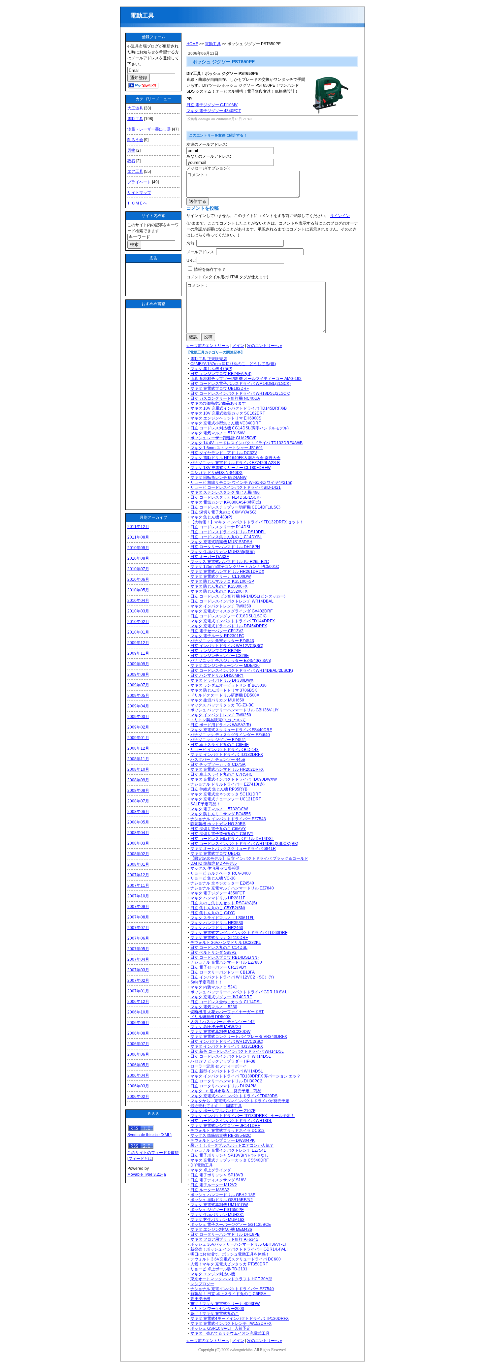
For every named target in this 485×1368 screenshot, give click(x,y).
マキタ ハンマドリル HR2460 (216, 927)
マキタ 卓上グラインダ (210, 1170)
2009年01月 (138, 737)
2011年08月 (138, 537)
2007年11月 (138, 885)
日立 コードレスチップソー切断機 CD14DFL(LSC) (235, 507)
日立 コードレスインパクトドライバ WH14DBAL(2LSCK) (241, 670)
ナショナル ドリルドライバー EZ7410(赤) (227, 784)
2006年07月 (138, 1044)
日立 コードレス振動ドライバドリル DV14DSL (232, 838)
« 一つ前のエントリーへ (207, 345)
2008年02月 (138, 854)
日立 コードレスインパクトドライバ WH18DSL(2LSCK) (240, 393)
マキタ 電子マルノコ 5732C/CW (219, 809)
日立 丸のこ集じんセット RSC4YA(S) (223, 903)
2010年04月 (138, 600)
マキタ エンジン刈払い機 (212, 1274)
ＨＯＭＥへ (137, 203)
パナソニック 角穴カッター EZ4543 (222, 640)
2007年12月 (138, 875)
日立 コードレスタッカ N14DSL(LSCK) (225, 497)
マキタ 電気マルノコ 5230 (213, 1007)
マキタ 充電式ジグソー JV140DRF (221, 997)
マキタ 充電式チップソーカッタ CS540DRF (229, 1160)
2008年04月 (138, 832)
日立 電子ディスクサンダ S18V (218, 1180)
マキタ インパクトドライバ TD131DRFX (226, 1046)
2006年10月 (138, 1012)
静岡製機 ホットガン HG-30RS (217, 824)
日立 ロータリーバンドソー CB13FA (222, 972)
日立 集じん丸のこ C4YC (212, 913)
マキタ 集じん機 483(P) (211, 517)
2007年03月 (138, 970)
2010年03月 (138, 611)
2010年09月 (138, 547)
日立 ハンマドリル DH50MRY (216, 675)
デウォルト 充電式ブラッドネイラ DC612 (227, 1130)
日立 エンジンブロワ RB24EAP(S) (220, 373)
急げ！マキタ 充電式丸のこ (214, 1313)
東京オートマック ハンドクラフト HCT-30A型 (231, 1279)
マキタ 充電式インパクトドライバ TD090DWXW (233, 779)
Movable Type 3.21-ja (146, 1174)
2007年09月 (138, 906)
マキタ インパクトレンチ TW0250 (220, 715)
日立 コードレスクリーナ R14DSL (220, 527)
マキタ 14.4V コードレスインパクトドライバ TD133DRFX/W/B (246, 443)
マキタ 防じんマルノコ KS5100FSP (222, 581)
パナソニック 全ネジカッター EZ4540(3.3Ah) (230, 660)
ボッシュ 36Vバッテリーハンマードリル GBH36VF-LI (238, 1244)
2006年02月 (138, 1096)
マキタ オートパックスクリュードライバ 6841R (233, 848)
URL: (191, 260)
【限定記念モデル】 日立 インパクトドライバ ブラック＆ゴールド (249, 858)
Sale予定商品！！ (206, 982)
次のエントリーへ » (264, 345)
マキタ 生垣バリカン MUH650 (217, 700)
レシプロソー (202, 1284)
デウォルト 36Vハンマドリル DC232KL (225, 942)
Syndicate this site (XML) (149, 1135)
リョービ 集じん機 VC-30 (213, 878)
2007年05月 (138, 949)
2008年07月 (138, 801)
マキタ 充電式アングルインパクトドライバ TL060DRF (238, 932)
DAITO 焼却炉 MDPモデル (213, 863)
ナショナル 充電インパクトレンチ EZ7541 (228, 1150)
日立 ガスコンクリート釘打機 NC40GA (225, 398)
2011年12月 (138, 526)
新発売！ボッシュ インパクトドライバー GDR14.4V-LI (238, 1249)
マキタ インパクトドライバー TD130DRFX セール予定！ (242, 1115)
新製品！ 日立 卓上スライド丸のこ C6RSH (230, 1293)
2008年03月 (138, 843)
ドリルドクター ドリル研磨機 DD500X (224, 695)
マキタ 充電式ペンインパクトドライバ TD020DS (233, 1096)
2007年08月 (138, 917)
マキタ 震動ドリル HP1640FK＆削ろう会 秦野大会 (235, 457)
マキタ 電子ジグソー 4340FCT (213, 111)
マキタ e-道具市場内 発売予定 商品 (225, 1091)
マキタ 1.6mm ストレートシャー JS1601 (226, 448)
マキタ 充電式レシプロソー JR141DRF (225, 1125)
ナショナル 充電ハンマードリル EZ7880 (226, 962)
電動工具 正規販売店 (208, 359)
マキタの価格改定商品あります (218, 403)
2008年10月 (138, 769)
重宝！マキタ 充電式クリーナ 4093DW (225, 1303)
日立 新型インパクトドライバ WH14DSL (226, 1071)
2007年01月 (138, 991)
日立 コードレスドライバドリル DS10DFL (228, 532)
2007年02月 (138, 980)
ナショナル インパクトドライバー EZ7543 (228, 819)
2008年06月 (138, 811)
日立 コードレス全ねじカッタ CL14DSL (226, 1002)
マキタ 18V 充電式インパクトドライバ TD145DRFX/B (238, 408)
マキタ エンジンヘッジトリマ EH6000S (225, 418)
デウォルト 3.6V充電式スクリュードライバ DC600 (235, 1259)
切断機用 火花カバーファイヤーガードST (227, 1012)
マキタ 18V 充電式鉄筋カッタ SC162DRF (227, 413)
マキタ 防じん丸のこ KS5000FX (218, 586)
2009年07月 (138, 685)
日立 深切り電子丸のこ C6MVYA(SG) (223, 512)
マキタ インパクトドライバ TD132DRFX (226, 754)
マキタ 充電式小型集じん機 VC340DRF (225, 423)
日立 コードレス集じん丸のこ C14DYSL (226, 537)
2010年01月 (138, 632)
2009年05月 (138, 695)
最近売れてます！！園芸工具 (216, 1106)
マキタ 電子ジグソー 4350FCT (217, 893)
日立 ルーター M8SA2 (209, 1190)
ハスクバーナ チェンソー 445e (217, 759)
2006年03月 (138, 1086)
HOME (192, 44)
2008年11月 (138, 759)
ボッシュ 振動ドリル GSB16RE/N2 (221, 1199)
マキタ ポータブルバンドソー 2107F (222, 1110)
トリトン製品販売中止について (218, 720)
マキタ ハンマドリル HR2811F (217, 898)
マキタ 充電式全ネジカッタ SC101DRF (225, 794)
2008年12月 (138, 748)
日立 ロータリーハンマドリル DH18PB (225, 1234)
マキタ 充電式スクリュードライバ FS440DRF (231, 730)
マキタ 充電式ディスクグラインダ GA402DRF (231, 611)
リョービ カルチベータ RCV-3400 (220, 873)
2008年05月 (138, 822)
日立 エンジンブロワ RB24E (215, 650)
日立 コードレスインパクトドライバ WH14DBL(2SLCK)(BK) (244, 843)
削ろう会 (135, 140)
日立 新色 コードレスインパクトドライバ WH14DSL (237, 1051)
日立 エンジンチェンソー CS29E (219, 655)
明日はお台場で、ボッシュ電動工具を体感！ (230, 1254)
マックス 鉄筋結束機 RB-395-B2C (220, 1135)
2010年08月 (138, 558)
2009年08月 (138, 674)
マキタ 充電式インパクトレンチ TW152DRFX (231, 1323)
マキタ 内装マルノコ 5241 (213, 987)
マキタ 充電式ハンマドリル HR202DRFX (227, 769)
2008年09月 (138, 780)
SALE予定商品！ (205, 804)
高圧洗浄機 (200, 1298)
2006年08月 (138, 1033)
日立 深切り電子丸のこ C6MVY (218, 828)
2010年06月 (138, 579)
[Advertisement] (153, 279)
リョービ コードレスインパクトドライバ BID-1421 (235, 487)
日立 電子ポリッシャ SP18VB (216, 1175)
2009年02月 (138, 727)
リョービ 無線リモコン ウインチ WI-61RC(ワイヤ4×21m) (241, 482)
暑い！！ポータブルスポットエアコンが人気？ (232, 1145)
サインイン (340, 215)
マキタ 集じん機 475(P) (211, 368)
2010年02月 (138, 621)
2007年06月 (138, 938)
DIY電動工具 (201, 1165)
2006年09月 (138, 1022)
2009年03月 (138, 716)
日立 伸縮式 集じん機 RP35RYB (218, 789)
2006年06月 (138, 1054)
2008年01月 (138, 864)
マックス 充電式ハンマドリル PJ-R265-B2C (229, 561)
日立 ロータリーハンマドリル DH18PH (225, 546)
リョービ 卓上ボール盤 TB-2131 (218, 1269)
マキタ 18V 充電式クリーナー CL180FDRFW (230, 467)
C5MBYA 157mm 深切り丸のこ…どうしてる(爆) (233, 363)
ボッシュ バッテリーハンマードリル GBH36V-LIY (234, 710)
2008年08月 (138, 790)
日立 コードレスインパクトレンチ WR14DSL (230, 1056)
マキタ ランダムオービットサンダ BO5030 (228, 685)
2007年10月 (138, 896)
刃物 (131, 150)
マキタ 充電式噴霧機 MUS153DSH (221, 542)
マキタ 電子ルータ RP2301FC (217, 636)
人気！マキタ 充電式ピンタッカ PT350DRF (229, 1264)
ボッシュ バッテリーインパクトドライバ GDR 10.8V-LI (239, 992)
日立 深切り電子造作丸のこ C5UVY (221, 833)
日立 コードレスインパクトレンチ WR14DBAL (232, 601)
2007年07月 (138, 927)
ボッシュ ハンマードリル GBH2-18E (222, 1195)
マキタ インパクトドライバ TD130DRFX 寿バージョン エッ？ (245, 1076)
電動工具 (145, 15)
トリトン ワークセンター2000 (217, 1308)
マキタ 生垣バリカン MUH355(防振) (222, 551)
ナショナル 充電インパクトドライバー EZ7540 (232, 1289)
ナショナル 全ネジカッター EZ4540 (222, 883)
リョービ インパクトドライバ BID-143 (224, 749)
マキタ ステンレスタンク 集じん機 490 (225, 492)
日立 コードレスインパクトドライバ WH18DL (231, 1120)
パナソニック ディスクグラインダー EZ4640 (230, 734)
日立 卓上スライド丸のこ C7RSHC (221, 774)
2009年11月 (138, 653)
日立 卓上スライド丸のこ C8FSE (219, 744)
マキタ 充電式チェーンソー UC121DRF (225, 799)
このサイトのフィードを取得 (153, 1152)
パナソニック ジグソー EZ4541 (218, 739)
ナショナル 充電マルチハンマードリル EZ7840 (232, 888)
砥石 (131, 161)
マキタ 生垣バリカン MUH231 (217, 1214)
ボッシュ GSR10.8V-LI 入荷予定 (220, 1328)
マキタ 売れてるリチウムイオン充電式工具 (230, 1333)
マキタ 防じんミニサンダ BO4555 (220, 814)
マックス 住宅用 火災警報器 (215, 868)
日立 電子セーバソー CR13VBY (218, 967)
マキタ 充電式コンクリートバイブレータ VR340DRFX (238, 1036)
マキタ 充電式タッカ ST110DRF (219, 937)
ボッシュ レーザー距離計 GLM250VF (223, 438)
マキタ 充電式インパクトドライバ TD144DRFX (232, 621)
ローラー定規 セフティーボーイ (218, 1066)
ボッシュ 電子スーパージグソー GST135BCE (230, 1224)
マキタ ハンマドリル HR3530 (216, 922)
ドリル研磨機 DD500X (210, 1016)
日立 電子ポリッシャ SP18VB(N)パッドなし (229, 1155)
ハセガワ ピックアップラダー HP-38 (222, 1061)
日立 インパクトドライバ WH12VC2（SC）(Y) (232, 977)
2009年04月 (138, 706)
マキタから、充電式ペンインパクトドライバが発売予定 (239, 1101)
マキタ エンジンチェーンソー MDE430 (225, 665)
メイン (238, 345)
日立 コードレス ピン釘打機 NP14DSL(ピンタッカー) (237, 596)
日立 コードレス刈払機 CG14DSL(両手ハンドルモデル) (239, 428)
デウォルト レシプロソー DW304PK (222, 1140)
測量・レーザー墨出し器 (149, 129)
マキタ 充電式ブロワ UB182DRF (219, 388)
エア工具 (135, 171)
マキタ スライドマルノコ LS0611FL (222, 918)
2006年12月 (138, 1001)
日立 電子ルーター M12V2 (213, 1185)
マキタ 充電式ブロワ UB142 (215, 853)
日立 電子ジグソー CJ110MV (212, 105)
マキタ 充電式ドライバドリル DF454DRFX (228, 626)
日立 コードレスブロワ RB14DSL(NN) (224, 957)
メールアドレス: (200, 252)
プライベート (139, 182)
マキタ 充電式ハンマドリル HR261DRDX (227, 571)
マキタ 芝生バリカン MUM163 (217, 1219)
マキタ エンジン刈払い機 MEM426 (221, 1229)
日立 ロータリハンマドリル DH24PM (223, 1086)
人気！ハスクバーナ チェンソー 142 (222, 1021)
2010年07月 (138, 569)
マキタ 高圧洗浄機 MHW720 (215, 1026)
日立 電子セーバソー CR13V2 (216, 631)
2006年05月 (138, 1065)
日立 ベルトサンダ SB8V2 (213, 952)
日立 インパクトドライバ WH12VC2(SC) (226, 1041)
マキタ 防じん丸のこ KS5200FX (218, 591)
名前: (190, 243)
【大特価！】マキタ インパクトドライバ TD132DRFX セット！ (247, 522)
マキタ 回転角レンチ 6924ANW (218, 477)
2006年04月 (138, 1075)
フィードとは (140, 1158)
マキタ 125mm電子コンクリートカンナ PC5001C (234, 566)
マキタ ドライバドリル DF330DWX (221, 680)
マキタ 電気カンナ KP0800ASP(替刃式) (225, 502)
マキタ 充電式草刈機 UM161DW (219, 1204)
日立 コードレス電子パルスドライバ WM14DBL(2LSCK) (240, 383)
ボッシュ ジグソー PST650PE (217, 1209)
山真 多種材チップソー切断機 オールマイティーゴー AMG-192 (246, 378)
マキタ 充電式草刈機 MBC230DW (220, 1031)
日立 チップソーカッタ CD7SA (217, 764)
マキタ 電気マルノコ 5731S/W (217, 433)
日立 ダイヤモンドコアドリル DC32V (223, 453)
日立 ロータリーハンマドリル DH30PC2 (226, 1081)
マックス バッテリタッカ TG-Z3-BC (222, 705)
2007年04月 (138, 959)
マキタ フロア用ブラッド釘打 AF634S (224, 1239)
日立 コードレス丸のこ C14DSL (218, 947)
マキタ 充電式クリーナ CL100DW (220, 576)
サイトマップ (139, 192)
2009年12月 (138, 642)
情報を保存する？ (209, 269)
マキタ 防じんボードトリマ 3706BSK (223, 690)
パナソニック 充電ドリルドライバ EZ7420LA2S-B (235, 462)
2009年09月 (138, 664)
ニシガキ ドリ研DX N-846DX (216, 472)
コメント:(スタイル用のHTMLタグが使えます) (227, 277)
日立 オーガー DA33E (209, 556)
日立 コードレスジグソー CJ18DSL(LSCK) (228, 616)
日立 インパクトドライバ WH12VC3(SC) (226, 645)
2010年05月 (138, 590)
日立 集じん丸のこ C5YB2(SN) (217, 908)
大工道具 (135, 108)
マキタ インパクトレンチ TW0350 (220, 606)
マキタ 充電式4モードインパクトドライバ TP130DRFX (239, 1318)
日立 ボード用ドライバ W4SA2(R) (220, 725)
